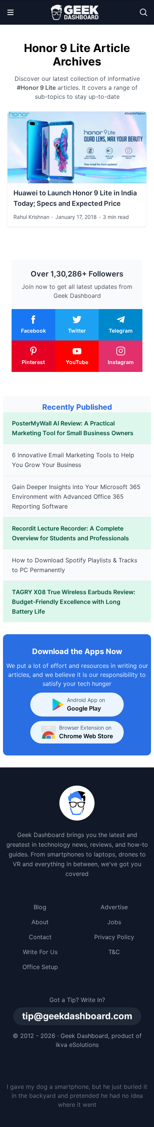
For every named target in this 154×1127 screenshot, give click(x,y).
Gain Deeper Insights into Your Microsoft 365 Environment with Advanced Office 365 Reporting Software (76, 496)
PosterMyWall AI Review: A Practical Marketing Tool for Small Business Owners (72, 428)
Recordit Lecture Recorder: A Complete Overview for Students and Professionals (70, 533)
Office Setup (40, 967)
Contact (40, 937)
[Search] (143, 12)
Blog (40, 907)
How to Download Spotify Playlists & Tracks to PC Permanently (74, 565)
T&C (114, 952)
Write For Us (40, 952)
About (40, 922)
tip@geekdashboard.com (77, 1016)
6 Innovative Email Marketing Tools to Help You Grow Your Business (73, 459)
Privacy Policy (114, 937)
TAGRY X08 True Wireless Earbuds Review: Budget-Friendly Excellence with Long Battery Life (73, 601)
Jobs (114, 922)
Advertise (114, 907)
